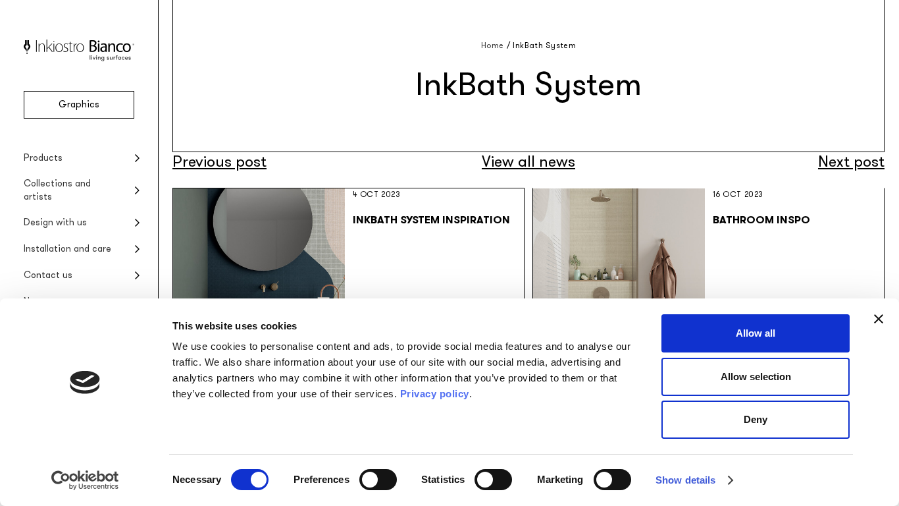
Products (43, 158)
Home (492, 45)
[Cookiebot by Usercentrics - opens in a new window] (85, 480)
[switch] (378, 479)
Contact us (48, 275)
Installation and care (67, 248)
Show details (685, 480)
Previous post (219, 162)
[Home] (79, 58)
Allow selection (756, 376)
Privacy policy (434, 393)
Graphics (79, 104)
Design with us (55, 222)
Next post (851, 162)
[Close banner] (878, 318)
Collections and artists (57, 190)
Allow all (755, 333)
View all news (528, 162)
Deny (755, 419)
